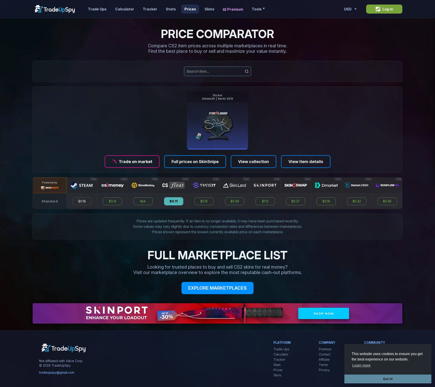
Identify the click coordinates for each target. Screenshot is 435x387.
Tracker (150, 9)
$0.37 (295, 201)
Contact (324, 354)
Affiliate (324, 359)
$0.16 (326, 201)
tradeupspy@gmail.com (56, 372)
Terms (323, 365)
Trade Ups (97, 9)
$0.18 (82, 201)
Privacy (324, 370)
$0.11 (173, 201)
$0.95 (387, 201)
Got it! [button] (388, 379)
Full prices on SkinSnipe (195, 161)
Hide (93, 179)
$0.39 (234, 201)
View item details (305, 161)
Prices (190, 9)
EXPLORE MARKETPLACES (217, 288)
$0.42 (357, 201)
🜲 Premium (233, 9)
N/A (143, 201)
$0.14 (112, 201)
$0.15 (204, 201)
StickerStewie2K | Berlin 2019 (217, 97)
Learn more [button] (361, 365)
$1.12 (265, 201)
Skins (209, 9)
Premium (325, 349)
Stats (171, 9)
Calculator (124, 9)
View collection (253, 161)
